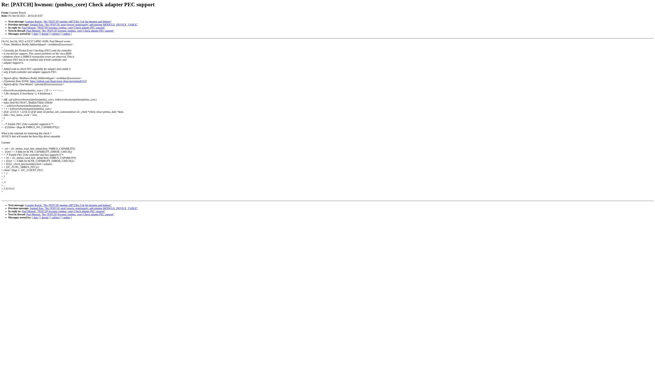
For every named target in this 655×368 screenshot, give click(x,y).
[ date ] (35, 33)
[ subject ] (55, 33)
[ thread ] (45, 33)
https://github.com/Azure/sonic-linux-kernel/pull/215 (58, 81)
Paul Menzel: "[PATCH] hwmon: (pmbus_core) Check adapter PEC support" (63, 27)
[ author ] (67, 33)
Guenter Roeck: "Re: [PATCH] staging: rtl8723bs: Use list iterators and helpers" (68, 21)
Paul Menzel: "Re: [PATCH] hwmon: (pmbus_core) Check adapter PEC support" (70, 30)
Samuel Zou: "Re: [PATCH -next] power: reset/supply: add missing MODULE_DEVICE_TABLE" (84, 24)
